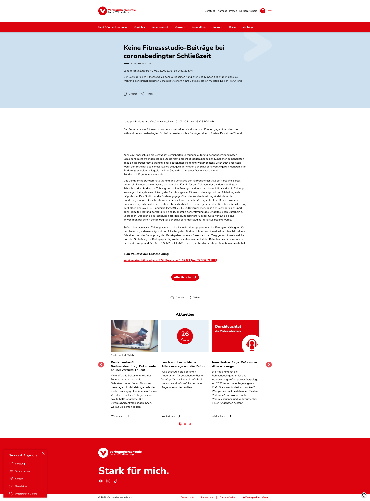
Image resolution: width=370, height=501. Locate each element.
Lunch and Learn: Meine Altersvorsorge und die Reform (184, 364)
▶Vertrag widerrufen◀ (255, 497)
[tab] (180, 424)
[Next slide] (269, 364)
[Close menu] (43, 453)
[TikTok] (115, 481)
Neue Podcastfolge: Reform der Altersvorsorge (234, 364)
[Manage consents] (363, 494)
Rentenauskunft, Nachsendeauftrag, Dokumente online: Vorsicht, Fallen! (133, 366)
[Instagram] (108, 481)
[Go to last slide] (101, 364)
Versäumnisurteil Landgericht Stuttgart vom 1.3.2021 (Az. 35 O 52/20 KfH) (170, 260)
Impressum (207, 497)
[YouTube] (100, 481)
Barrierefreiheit (228, 497)
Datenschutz (187, 497)
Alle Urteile (182, 277)
